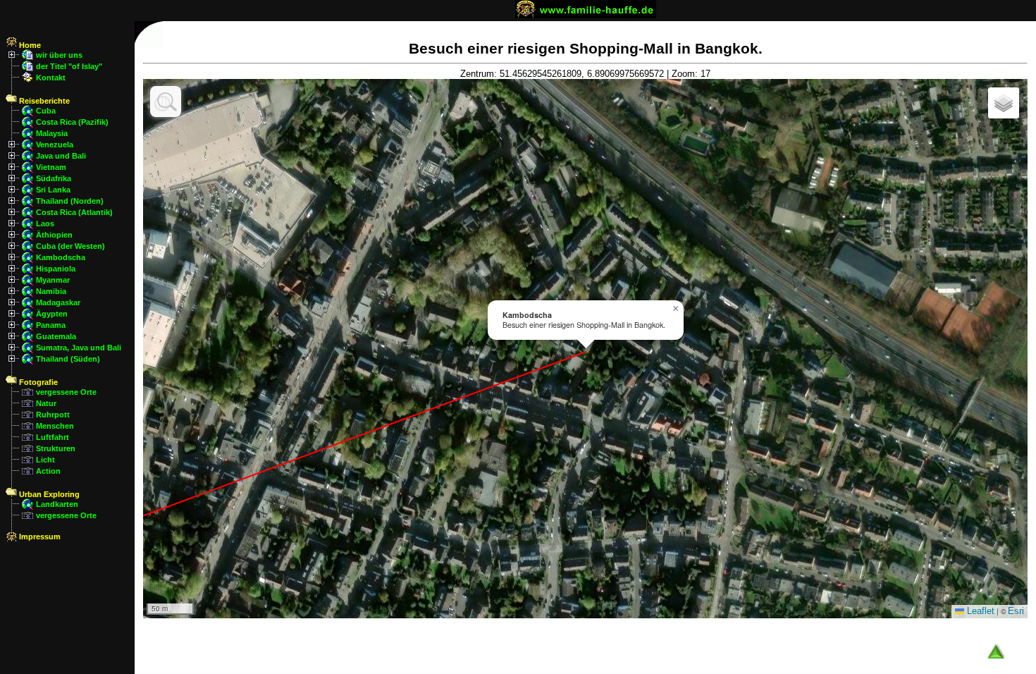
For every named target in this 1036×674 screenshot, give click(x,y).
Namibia (51, 291)
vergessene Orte (66, 392)
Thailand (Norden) (70, 201)
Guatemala (56, 336)
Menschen (55, 426)
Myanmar (53, 280)
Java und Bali (61, 156)
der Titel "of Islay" (69, 66)
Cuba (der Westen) (70, 246)
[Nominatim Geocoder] (165, 101)
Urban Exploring (48, 494)
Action (48, 471)
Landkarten (57, 504)
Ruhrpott (53, 414)
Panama (51, 325)
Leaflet (979, 611)
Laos (45, 223)
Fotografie (37, 382)
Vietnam (51, 167)
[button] (675, 308)
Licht (45, 459)
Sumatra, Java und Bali (78, 347)
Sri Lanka (53, 189)
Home (29, 45)
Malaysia (52, 133)
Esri (1016, 611)
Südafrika (53, 178)
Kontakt (51, 77)
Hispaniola (55, 268)
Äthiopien (54, 235)
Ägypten (52, 314)
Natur (46, 403)
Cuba (46, 110)
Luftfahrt (52, 437)
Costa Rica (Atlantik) (74, 212)
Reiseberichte (43, 101)
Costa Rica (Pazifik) (72, 122)
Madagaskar (58, 302)
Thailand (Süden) (68, 359)
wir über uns (59, 55)
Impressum (39, 536)
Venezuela (54, 144)
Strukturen (55, 448)
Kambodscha (60, 257)
